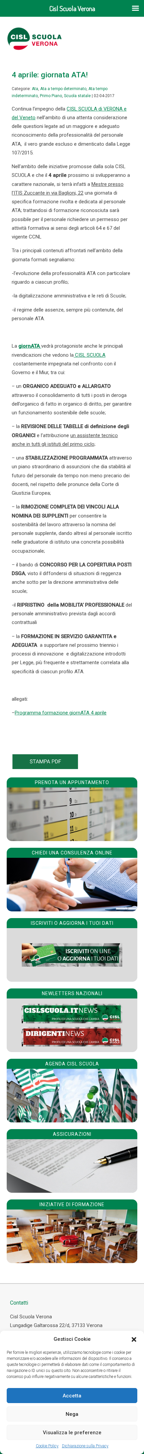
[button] (134, 1339)
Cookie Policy (47, 1446)
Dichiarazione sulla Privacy (85, 1446)
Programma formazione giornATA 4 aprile (60, 713)
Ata (35, 88)
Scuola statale (77, 95)
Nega (72, 1414)
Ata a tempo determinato (63, 88)
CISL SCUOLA (89, 355)
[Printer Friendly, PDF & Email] (45, 767)
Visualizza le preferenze (72, 1433)
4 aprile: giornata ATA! (50, 74)
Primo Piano (51, 95)
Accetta (72, 1396)
